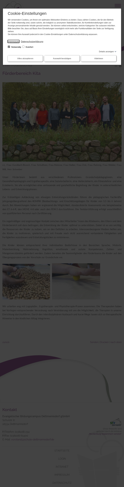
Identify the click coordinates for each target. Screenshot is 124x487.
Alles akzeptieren (25, 58)
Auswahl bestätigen (62, 58)
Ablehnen (98, 58)
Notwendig (16, 47)
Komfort (29, 47)
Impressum (13, 41)
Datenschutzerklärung (32, 41)
